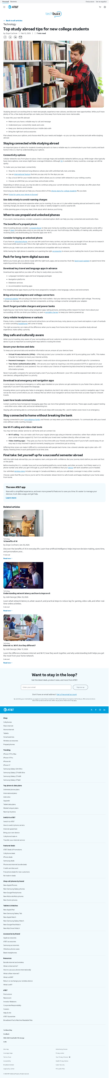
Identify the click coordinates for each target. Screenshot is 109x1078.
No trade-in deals (9, 876)
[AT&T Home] (13, 7)
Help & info (7, 1013)
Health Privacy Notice (62, 1061)
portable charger (51, 312)
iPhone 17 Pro (8, 758)
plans (12, 230)
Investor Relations (9, 1002)
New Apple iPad (8, 910)
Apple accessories (9, 938)
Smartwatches (8, 737)
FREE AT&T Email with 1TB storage (13, 1038)
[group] (54, 718)
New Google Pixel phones (12, 892)
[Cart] (100, 7)
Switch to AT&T (8, 821)
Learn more (11, 498)
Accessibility (7, 1061)
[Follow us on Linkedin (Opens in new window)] (104, 710)
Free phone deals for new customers (16, 872)
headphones (23, 323)
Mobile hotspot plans (10, 808)
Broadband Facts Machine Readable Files (17, 1020)
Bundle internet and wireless (13, 962)
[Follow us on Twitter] (10, 37)
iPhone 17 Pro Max (9, 754)
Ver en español (101, 2)
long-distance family (32, 419)
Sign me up (80, 687)
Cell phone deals (9, 853)
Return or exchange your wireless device (18, 981)
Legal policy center (8, 1069)
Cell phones (7, 722)
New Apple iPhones (10, 885)
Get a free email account (67, 694)
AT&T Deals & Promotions (12, 849)
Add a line (6, 797)
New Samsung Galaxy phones (14, 889)
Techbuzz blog (7, 1030)
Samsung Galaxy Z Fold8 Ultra (14, 772)
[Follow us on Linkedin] (15, 37)
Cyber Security (60, 1065)
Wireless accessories (10, 741)
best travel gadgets (82, 261)
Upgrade (6, 801)
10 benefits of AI (10, 541)
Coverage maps (8, 1053)
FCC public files (60, 1069)
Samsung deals (8, 861)
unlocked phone (21, 241)
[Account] (104, 7)
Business (13, 2)
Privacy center (60, 1053)
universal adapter (11, 298)
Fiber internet (8, 726)
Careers (6, 1009)
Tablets (6, 733)
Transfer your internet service (14, 840)
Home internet (8, 729)
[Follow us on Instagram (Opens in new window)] (100, 710)
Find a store (90, 2)
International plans (10, 793)
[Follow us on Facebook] (5, 37)
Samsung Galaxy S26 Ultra (12, 769)
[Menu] (4, 7)
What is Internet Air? (10, 966)
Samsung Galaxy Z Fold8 (12, 776)
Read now (7, 558)
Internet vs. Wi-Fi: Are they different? (19, 645)
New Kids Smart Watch (11, 928)
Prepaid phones (9, 744)
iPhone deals (7, 857)
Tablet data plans (9, 804)
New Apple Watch (9, 917)
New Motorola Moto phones (13, 896)
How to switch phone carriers (14, 825)
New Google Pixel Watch (12, 924)
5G (62, 161)
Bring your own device (11, 833)
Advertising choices (61, 1049)
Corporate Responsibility (12, 1005)
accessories (56, 251)
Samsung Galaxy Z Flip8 (11, 780)
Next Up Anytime (9, 812)
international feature (22, 174)
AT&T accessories (9, 941)
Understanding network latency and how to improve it (26, 593)
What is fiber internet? (11, 973)
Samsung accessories (11, 945)
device (70, 467)
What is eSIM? (8, 977)
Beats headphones (10, 953)
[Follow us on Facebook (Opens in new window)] (96, 710)
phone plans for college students (64, 191)
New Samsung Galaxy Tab (12, 913)
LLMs (5, 1042)
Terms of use (7, 1057)
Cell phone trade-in (10, 836)
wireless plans (19, 471)
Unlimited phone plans (11, 789)
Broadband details (8, 1065)
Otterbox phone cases (11, 949)
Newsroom (7, 998)
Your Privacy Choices (62, 1057)
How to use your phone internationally (17, 970)
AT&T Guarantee (9, 1016)
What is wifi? (7, 985)
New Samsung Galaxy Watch (13, 921)
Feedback (6, 1034)
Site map (6, 1049)
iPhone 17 (6, 765)
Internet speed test (10, 829)
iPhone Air (7, 761)
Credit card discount (10, 868)
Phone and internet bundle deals (15, 864)
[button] (20, 37)
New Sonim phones (10, 900)
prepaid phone (35, 228)
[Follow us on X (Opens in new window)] (91, 710)
